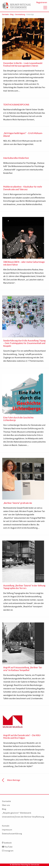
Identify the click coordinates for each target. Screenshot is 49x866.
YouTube (8, 846)
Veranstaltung (20, 14)
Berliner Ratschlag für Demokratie (27, 865)
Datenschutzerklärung (12, 833)
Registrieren (41, 2)
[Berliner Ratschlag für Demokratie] (16, 5)
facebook (7, 842)
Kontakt (5, 825)
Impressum (7, 829)
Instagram (8, 850)
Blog (11, 14)
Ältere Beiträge (13, 780)
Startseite (5, 14)
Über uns (6, 805)
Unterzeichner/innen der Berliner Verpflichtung (23, 816)
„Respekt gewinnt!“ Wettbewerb (16, 812)
